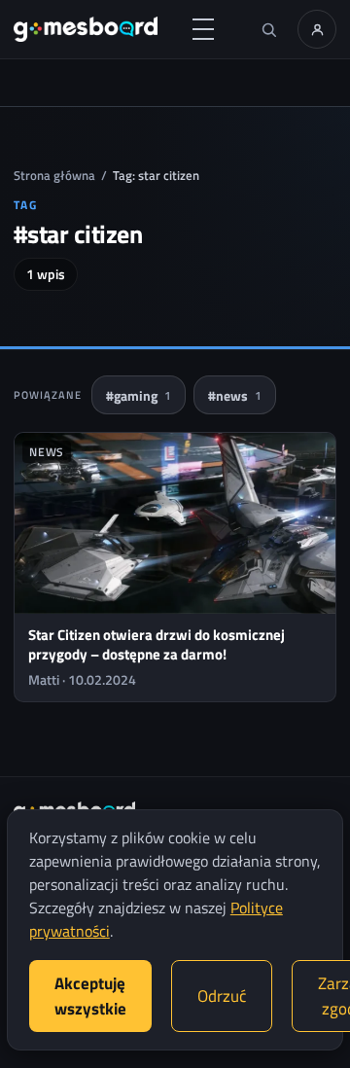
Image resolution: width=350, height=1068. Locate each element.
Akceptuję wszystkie (90, 996)
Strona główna (54, 175)
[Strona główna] (86, 29)
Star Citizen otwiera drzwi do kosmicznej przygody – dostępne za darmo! (156, 644)
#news (235, 395)
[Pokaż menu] (203, 29)
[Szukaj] (268, 29)
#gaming (138, 395)
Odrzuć (221, 996)
